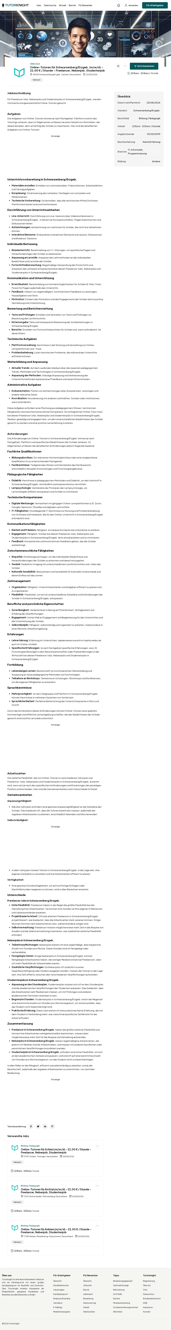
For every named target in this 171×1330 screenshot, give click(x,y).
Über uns (147, 1285)
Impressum (148, 1307)
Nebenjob (36, 80)
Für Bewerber (85, 5)
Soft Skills (117, 1294)
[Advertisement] (55, 156)
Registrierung (149, 1281)
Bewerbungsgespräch (123, 1281)
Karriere (116, 1298)
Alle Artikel (117, 1311)
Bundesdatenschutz (152, 1298)
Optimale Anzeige (121, 1285)
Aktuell (62, 5)
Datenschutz (148, 1294)
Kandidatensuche (61, 1285)
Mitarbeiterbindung (121, 1303)
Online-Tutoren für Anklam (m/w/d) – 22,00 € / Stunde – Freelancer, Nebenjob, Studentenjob (56, 1231)
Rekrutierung (119, 1289)
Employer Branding (61, 1298)
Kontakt (146, 1311)
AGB (145, 1303)
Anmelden (133, 5)
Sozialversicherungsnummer (125, 1307)
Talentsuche (50, 5)
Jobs (38, 5)
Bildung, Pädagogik (30, 1146)
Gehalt (86, 1307)
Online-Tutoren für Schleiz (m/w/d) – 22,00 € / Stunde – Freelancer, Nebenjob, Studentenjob (56, 1151)
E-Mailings (57, 1307)
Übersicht (57, 1281)
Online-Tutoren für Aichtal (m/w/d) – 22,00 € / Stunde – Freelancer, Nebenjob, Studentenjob (56, 1191)
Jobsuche (87, 1285)
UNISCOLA (35, 64)
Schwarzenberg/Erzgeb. (146, 110)
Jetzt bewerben (145, 66)
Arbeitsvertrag (89, 1303)
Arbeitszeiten (89, 1311)
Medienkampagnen (61, 1311)
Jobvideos (57, 1303)
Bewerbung (88, 1298)
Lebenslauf (88, 1294)
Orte (145, 1289)
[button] (118, 5)
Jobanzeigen (58, 1289)
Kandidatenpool (60, 1294)
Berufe (72, 5)
